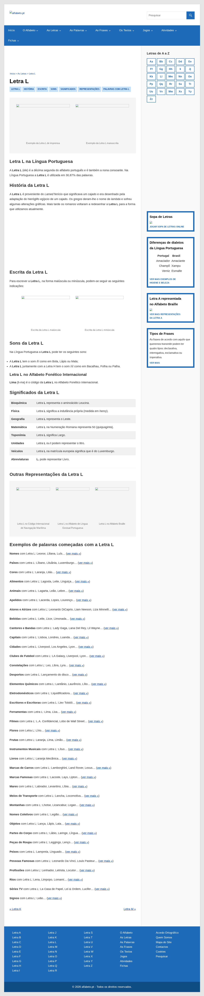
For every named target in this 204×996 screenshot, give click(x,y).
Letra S (88, 932)
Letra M (52, 946)
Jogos (146, 30)
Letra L (52, 942)
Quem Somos (164, 937)
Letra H (16, 965)
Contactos (162, 946)
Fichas (12, 40)
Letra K (52, 937)
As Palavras (77, 30)
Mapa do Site (163, 942)
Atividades (167, 30)
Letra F (16, 956)
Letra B (16, 937)
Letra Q (52, 965)
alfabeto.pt (88, 986)
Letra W (88, 951)
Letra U (88, 942)
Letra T (88, 937)
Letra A (16, 932)
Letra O (52, 956)
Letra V (88, 946)
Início (11, 30)
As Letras (52, 30)
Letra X (88, 956)
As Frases (101, 30)
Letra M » (130, 909)
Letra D (16, 946)
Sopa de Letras (161, 217)
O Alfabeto (29, 30)
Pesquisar (162, 956)
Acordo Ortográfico (167, 932)
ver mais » (73, 553)
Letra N (52, 951)
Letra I (16, 970)
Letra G (16, 961)
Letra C (16, 942)
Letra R (52, 970)
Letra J (52, 932)
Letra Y (88, 961)
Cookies (161, 951)
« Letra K (15, 909)
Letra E (16, 951)
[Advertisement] (73, 58)
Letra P (52, 961)
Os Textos (125, 30)
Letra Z (88, 965)
